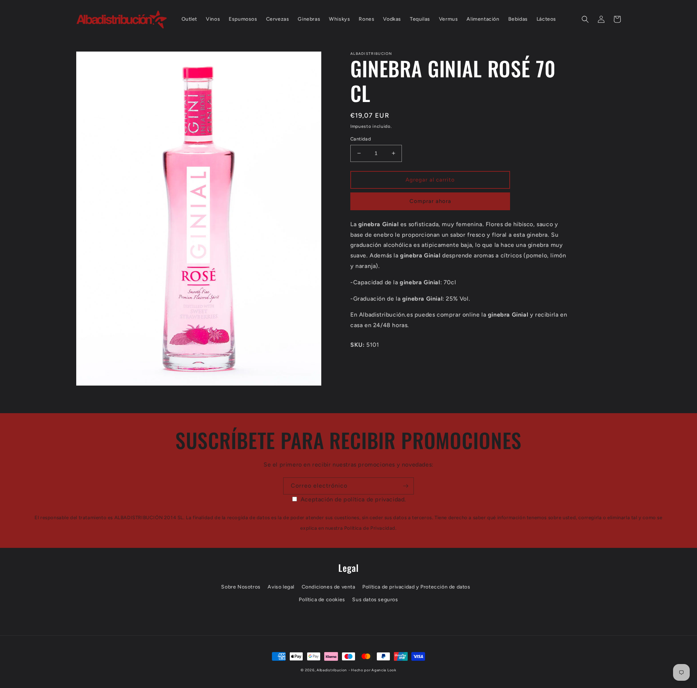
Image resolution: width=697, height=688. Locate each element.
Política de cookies (322, 600)
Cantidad (360, 139)
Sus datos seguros (375, 600)
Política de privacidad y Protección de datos (416, 587)
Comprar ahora (430, 201)
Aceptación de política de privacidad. (353, 499)
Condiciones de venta (328, 587)
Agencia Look (383, 670)
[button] (585, 19)
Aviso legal (281, 587)
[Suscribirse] (405, 485)
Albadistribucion (332, 670)
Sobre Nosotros (240, 587)
